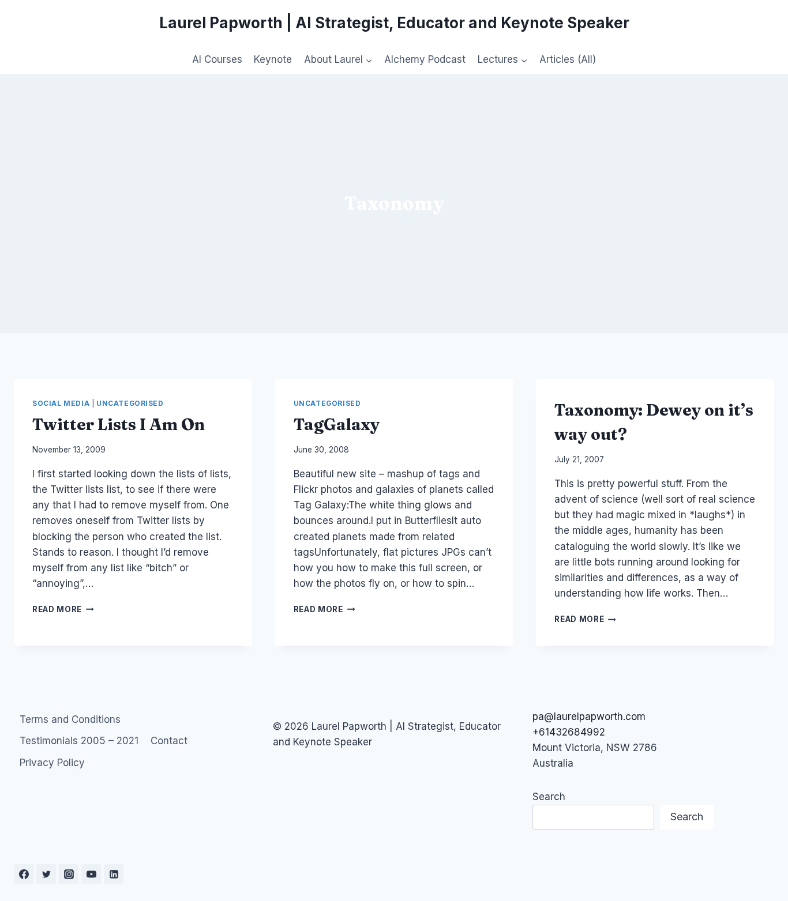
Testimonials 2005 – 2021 (79, 741)
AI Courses (217, 59)
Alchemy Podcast (425, 59)
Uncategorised (130, 403)
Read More (63, 609)
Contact (169, 741)
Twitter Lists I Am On (118, 424)
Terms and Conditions (70, 719)
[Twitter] (46, 874)
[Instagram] (68, 874)
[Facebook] (23, 874)
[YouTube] (91, 874)
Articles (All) (567, 59)
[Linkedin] (113, 874)
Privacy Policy (52, 762)
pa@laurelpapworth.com (589, 716)
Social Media (60, 403)
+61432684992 (568, 732)
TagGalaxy (337, 424)
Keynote (273, 59)
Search (548, 796)
